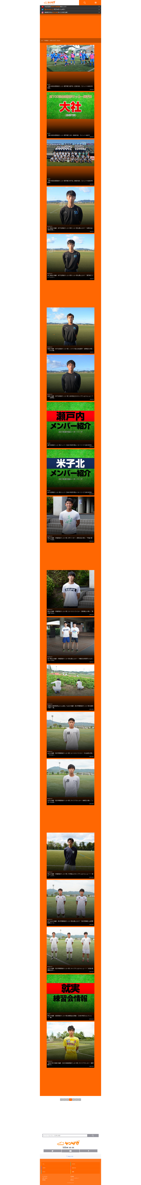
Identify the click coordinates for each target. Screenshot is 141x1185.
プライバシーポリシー (74, 1178)
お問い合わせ (44, 1178)
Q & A (44, 1171)
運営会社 (72, 1179)
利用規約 (44, 1179)
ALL (43, 1164)
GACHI (73, 1164)
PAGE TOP (70, 1156)
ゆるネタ (74, 1167)
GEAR (44, 1167)
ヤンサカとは (44, 1176)
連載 (73, 1171)
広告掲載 (72, 1176)
